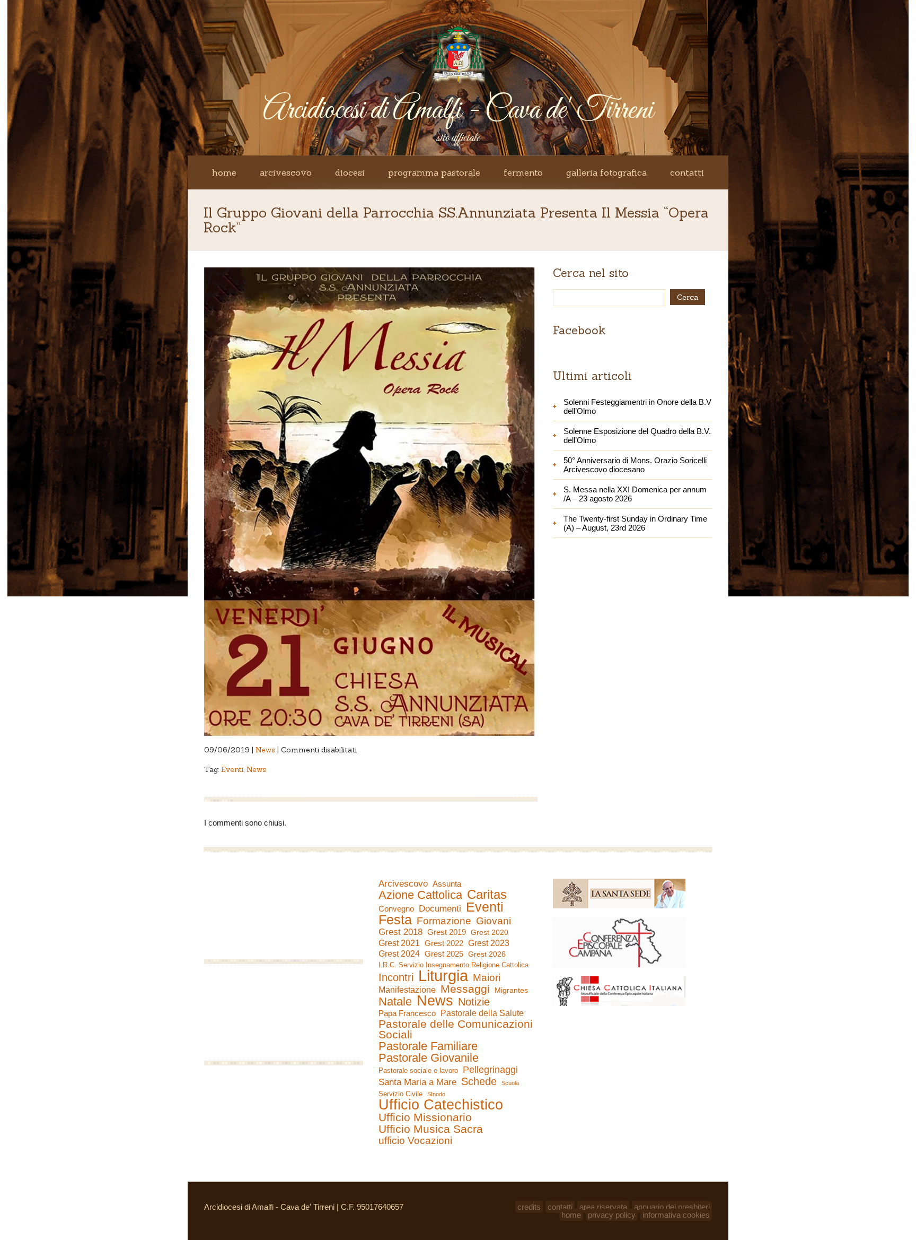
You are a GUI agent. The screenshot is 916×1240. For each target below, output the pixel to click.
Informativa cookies (676, 1214)
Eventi (232, 769)
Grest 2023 (488, 943)
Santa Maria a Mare (417, 1082)
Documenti (440, 908)
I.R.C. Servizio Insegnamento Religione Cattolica (453, 965)
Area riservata (603, 1206)
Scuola (510, 1083)
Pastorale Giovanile (428, 1058)
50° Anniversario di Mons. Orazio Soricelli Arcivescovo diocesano (635, 465)
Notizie (474, 1001)
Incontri (395, 977)
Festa (395, 919)
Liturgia (443, 975)
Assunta (447, 883)
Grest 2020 (489, 932)
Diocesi (350, 172)
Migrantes (511, 990)
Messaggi (465, 989)
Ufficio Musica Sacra (430, 1129)
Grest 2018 (400, 932)
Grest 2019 (446, 931)
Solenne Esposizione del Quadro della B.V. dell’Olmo (637, 436)
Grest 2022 (444, 943)
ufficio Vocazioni (415, 1140)
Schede (479, 1081)
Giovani (493, 921)
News (265, 750)
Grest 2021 (399, 943)
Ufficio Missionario (425, 1117)
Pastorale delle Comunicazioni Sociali (455, 1029)
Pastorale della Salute (482, 1013)
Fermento (523, 172)
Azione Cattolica (420, 895)
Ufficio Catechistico (440, 1104)
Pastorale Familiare (428, 1046)
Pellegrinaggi (490, 1069)
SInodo (436, 1094)
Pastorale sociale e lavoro (418, 1070)
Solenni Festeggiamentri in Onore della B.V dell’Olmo (637, 406)
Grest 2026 (487, 954)
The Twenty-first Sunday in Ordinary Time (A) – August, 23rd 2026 (635, 523)
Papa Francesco (407, 1013)
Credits (529, 1206)
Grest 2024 (399, 953)
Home (224, 172)
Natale (395, 1001)
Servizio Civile (400, 1094)
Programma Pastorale (434, 172)
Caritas (487, 894)
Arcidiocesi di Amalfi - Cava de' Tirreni (458, 111)
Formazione (444, 921)
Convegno (396, 909)
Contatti (687, 172)
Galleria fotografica (606, 172)
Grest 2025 (444, 954)
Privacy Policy (612, 1214)
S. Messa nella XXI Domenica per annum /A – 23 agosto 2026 (635, 494)
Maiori (486, 978)
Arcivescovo (286, 172)
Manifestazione (407, 989)
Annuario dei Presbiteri (672, 1206)
